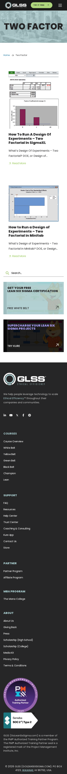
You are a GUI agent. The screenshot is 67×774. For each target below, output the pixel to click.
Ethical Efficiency (13, 398)
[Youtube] (11, 415)
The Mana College (14, 599)
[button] (17, 163)
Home (6, 55)
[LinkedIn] (4, 415)
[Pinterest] (29, 415)
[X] (17, 415)
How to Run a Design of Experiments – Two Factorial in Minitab (29, 231)
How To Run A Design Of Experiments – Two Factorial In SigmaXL (30, 138)
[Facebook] (23, 415)
